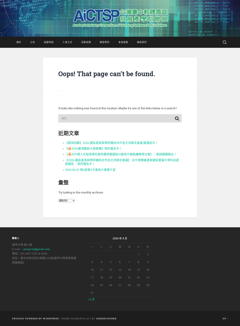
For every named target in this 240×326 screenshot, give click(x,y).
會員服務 (123, 42)
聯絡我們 (142, 42)
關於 (18, 42)
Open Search (225, 42)
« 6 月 (91, 299)
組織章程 (49, 42)
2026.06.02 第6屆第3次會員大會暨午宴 (90, 169)
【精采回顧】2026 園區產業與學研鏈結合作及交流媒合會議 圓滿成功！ (111, 143)
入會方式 (67, 42)
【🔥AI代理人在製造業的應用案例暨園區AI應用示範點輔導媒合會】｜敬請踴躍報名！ (121, 154)
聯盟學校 (105, 42)
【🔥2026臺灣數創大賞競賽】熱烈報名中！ (93, 148)
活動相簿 (86, 42)
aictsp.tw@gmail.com (36, 249)
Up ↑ (225, 318)
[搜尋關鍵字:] (120, 118)
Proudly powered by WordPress (35, 318)
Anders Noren (106, 318)
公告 (32, 42)
